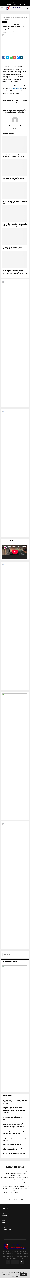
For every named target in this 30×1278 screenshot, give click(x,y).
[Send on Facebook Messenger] (18, 57)
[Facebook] (8, 1262)
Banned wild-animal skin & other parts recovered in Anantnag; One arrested (14, 155)
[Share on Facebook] (3, 57)
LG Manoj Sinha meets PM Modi (11, 1144)
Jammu (4, 1218)
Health (4, 1225)
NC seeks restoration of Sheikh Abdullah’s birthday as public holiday (14, 248)
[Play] (5, 557)
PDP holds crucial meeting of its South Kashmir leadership (15, 111)
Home (4, 1213)
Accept (24, 1274)
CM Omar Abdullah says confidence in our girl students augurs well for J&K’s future (14, 1117)
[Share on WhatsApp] (11, 57)
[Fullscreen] (25, 557)
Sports (4, 1227)
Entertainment (6, 1229)
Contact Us (15, 4)
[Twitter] (13, 1262)
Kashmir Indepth (8, 31)
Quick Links (23, 4)
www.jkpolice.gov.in (15, 88)
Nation (4, 1220)
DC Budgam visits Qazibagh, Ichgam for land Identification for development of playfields (14, 1138)
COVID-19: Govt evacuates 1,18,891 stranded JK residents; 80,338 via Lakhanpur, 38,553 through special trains (14, 271)
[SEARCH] (26, 954)
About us (9, 4)
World (4, 1222)
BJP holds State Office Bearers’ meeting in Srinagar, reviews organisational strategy (14, 1102)
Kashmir (4, 21)
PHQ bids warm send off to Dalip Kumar (15, 101)
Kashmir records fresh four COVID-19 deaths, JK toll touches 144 (14, 179)
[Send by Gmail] (14, 57)
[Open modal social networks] (21, 57)
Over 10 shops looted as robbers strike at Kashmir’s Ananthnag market (14, 225)
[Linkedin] (17, 1262)
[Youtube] (22, 1262)
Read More (15, 1276)
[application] (15, 552)
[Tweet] (7, 57)
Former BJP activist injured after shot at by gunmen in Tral (14, 202)
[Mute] (23, 557)
